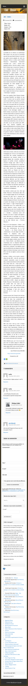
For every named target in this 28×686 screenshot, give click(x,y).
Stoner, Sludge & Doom (10, 664)
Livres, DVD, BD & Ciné (11, 642)
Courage (19, 682)
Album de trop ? (9, 622)
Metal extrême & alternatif (11, 644)
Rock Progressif (9, 663)
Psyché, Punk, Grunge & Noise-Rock (14, 661)
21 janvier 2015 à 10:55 (14, 376)
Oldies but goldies (9, 652)
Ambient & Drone (9, 623)
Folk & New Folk (9, 634)
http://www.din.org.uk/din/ (14, 353)
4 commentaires (18, 20)
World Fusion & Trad (10, 668)
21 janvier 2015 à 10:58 (14, 390)
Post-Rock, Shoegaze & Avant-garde (14, 659)
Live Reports (8, 640)
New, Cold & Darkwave (10, 651)
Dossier (7, 630)
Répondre (5, 382)
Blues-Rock (8, 627)
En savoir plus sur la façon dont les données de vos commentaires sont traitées (13, 490)
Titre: (5, 23)
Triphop (7, 666)
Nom (4, 462)
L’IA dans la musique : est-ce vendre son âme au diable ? (14, 584)
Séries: (6, 25)
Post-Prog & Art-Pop (10, 658)
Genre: (6, 28)
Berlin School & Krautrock (12, 363)
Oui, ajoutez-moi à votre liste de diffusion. (14, 481)
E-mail (4, 468)
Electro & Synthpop (10, 632)
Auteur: (6, 27)
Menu (4, 6)
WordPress (13, 682)
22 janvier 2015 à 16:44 (14, 424)
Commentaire (6, 447)
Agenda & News (9, 620)
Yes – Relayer (14, 578)
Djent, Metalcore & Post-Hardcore (13, 628)
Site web (4, 474)
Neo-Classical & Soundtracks (12, 649)
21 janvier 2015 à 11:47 (16, 405)
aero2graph (12, 423)
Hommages (8, 635)
